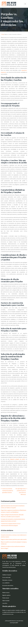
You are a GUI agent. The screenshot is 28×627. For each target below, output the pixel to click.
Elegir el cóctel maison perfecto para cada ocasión (14, 539)
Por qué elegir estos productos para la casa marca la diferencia (21, 491)
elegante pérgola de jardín (17, 459)
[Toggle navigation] (25, 4)
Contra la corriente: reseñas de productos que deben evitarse (7, 490)
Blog (3, 34)
